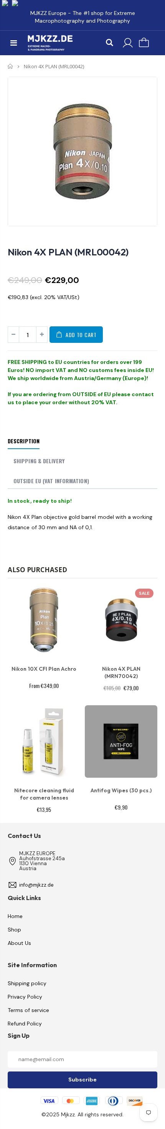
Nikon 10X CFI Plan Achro (44, 668)
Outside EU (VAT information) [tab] (51, 481)
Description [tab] (24, 441)
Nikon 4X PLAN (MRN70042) (121, 672)
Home (10, 66)
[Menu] (13, 43)
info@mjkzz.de (36, 885)
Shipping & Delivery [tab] (38, 461)
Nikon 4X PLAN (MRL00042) (68, 252)
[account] (128, 43)
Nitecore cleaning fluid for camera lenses (44, 794)
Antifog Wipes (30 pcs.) (121, 790)
